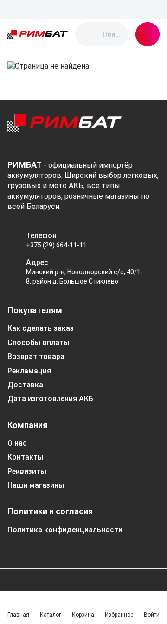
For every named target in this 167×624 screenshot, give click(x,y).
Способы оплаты (38, 342)
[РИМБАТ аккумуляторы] (37, 34)
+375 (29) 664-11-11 (56, 245)
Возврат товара (35, 356)
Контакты (25, 457)
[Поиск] (90, 34)
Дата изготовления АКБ (50, 398)
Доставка (25, 384)
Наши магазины (35, 485)
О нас (17, 443)
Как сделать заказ (40, 328)
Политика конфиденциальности (64, 529)
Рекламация (29, 370)
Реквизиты (26, 471)
